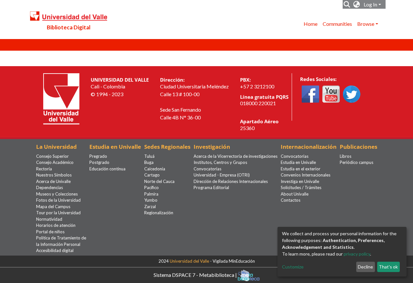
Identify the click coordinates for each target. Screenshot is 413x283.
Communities (337, 24)
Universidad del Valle (189, 261)
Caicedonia (154, 168)
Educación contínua (107, 168)
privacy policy (357, 254)
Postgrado (99, 162)
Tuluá (149, 156)
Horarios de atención (56, 225)
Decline (365, 266)
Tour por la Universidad (58, 212)
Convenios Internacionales (305, 174)
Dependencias (49, 187)
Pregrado (98, 156)
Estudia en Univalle (298, 162)
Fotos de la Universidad (58, 200)
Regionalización (158, 212)
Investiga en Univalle (300, 181)
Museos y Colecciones (57, 194)
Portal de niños (50, 231)
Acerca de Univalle (53, 181)
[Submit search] (347, 4)
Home (310, 24)
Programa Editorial (211, 187)
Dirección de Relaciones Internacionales (231, 181)
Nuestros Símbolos (54, 174)
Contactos (290, 200)
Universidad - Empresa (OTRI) (222, 174)
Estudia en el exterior (300, 168)
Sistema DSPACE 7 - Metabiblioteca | (196, 274)
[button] (356, 4)
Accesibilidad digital (55, 250)
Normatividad (49, 219)
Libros (345, 156)
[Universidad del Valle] (61, 98)
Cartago (152, 174)
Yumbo (150, 200)
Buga (149, 162)
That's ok (388, 266)
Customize (293, 266)
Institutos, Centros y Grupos (220, 162)
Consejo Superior (52, 156)
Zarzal (150, 206)
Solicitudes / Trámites (301, 187)
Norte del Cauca (159, 181)
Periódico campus (356, 162)
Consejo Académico (55, 162)
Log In (370, 4)
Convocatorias (207, 168)
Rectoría (44, 168)
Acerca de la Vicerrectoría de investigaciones (235, 156)
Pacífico (151, 187)
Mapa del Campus (53, 206)
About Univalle (294, 194)
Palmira (151, 194)
